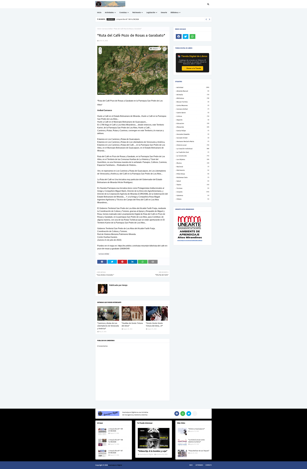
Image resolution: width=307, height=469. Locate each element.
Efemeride (193, 127)
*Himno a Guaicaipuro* (196, 429)
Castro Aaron (193, 113)
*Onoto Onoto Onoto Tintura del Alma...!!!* (154, 324)
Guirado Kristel (193, 138)
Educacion (193, 123)
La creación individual (193, 149)
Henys (124, 285)
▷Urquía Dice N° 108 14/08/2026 (127, 19)
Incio (191, 465)
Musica (193, 163)
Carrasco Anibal (107, 29)
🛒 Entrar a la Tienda (192, 68)
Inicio (99, 29)
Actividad (193, 87)
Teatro (193, 185)
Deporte (193, 120)
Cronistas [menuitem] (123, 13)
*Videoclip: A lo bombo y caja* (152, 451)
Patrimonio (193, 170)
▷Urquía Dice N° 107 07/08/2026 (115, 452)
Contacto (208, 465)
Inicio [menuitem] (99, 13)
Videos (193, 199)
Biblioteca (193, 98)
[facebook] (179, 36)
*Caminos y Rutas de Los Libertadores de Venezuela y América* (108, 326)
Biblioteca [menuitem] (174, 13)
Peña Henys (193, 174)
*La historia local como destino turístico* (196, 441)
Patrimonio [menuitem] (136, 13)
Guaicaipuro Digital (146, 454)
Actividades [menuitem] (109, 13)
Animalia (193, 95)
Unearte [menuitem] (164, 13)
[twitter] (186, 36)
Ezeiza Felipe (193, 131)
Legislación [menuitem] (150, 13)
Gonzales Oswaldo (193, 134)
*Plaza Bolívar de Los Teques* (198, 451)
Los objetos (193, 159)
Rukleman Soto (193, 177)
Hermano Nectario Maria (193, 141)
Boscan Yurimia (193, 102)
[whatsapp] (192, 36)
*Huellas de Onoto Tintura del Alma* (132, 324)
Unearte (193, 192)
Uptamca (193, 195)
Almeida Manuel (193, 91)
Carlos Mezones (193, 105)
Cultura (193, 116)
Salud (193, 181)
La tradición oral (193, 152)
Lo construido (193, 156)
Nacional (193, 167)
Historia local (193, 145)
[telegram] (194, 413)
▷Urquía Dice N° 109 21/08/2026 (115, 430)
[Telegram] (199, 36)
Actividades (199, 465)
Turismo (193, 188)
